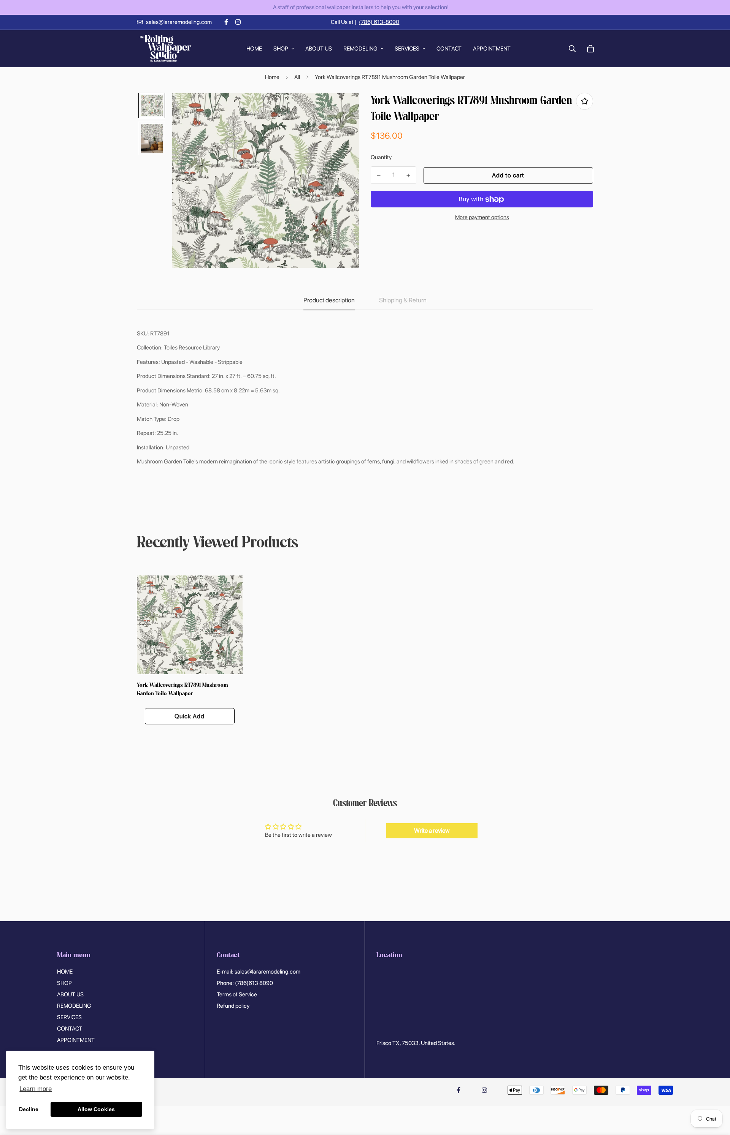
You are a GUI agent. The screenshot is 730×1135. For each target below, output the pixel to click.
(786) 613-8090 (379, 22)
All (297, 77)
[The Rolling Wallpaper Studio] (165, 48)
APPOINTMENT (492, 48)
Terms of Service (237, 994)
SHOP (280, 48)
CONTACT (449, 48)
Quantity (381, 157)
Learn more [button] (35, 1088)
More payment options (482, 217)
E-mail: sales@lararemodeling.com (258, 971)
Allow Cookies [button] (96, 1109)
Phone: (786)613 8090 (245, 983)
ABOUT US (318, 48)
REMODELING (360, 48)
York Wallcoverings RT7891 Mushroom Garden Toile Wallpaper (182, 690)
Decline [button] (28, 1109)
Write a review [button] (431, 830)
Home (272, 77)
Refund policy (233, 1005)
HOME (254, 48)
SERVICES (407, 48)
